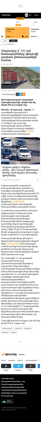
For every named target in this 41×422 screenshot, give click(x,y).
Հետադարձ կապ (7, 396)
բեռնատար (5, 332)
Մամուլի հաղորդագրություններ (12, 384)
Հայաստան (18, 328)
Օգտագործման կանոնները (10, 381)
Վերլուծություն (31, 360)
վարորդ (13, 332)
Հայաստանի (18, 201)
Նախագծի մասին (7, 378)
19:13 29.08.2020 (7, 64)
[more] (37, 179)
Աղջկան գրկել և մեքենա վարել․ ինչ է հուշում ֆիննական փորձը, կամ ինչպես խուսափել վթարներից (20, 171)
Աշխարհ (20, 360)
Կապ (23, 381)
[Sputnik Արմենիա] (6, 16)
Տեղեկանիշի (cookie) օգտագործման (14, 393)
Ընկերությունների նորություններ (12, 387)
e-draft (30, 131)
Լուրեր (8, 31)
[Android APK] (7, 401)
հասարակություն (7, 328)
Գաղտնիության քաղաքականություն (14, 390)
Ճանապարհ (27, 328)
